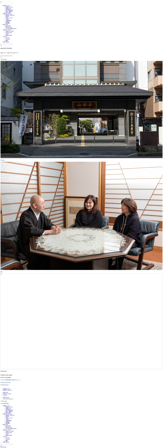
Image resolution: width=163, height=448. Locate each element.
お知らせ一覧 (9, 32)
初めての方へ (9, 27)
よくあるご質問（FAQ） (11, 28)
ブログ (7, 33)
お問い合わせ (6, 41)
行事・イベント (9, 17)
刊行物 (7, 16)
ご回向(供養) (8, 20)
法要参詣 (8, 21)
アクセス (5, 36)
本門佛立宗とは (9, 9)
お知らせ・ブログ (7, 29)
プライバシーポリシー (8, 398)
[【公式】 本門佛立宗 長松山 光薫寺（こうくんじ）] (7, 3)
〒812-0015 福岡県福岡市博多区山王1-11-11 (10, 379)
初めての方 (5, 24)
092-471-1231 (5, 382)
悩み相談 (8, 23)
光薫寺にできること (7, 13)
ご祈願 (7, 19)
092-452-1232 (6, 384)
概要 (7, 40)
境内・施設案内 (9, 11)
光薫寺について (6, 5)
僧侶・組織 (8, 12)
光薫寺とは (8, 8)
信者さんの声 (9, 35)
